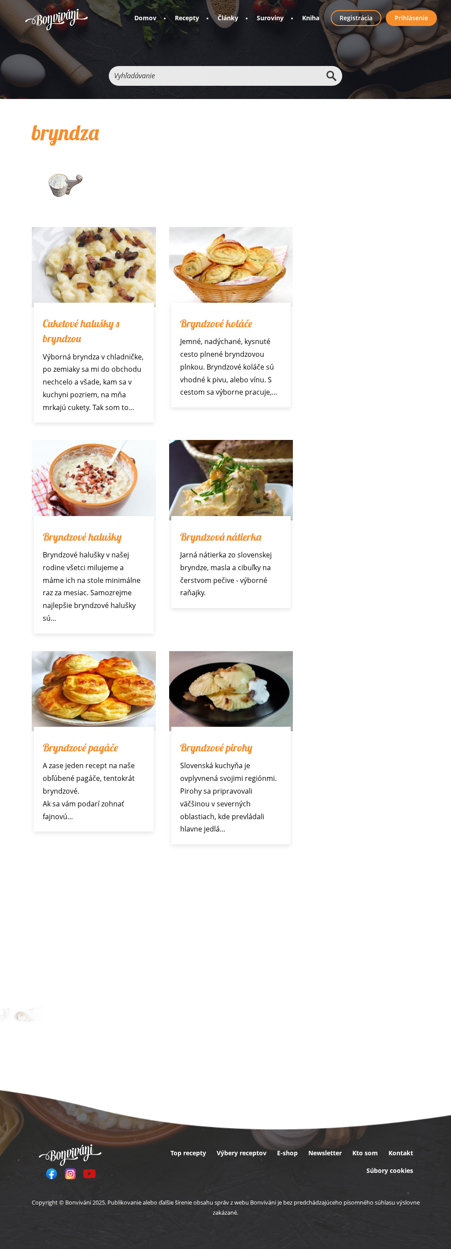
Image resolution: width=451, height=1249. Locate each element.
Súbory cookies (389, 1170)
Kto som (365, 1153)
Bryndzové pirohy (216, 747)
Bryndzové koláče (216, 323)
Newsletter (325, 1153)
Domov (145, 18)
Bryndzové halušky (82, 536)
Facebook (51, 1174)
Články (228, 18)
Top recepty (188, 1153)
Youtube (89, 1174)
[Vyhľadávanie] (331, 76)
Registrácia (356, 18)
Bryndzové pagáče (80, 747)
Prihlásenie (411, 18)
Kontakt (400, 1153)
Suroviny (270, 18)
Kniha (310, 18)
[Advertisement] (162, 927)
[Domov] (56, 19)
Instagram (70, 1174)
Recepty (187, 18)
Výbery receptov (241, 1153)
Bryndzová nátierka (220, 536)
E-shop (287, 1153)
